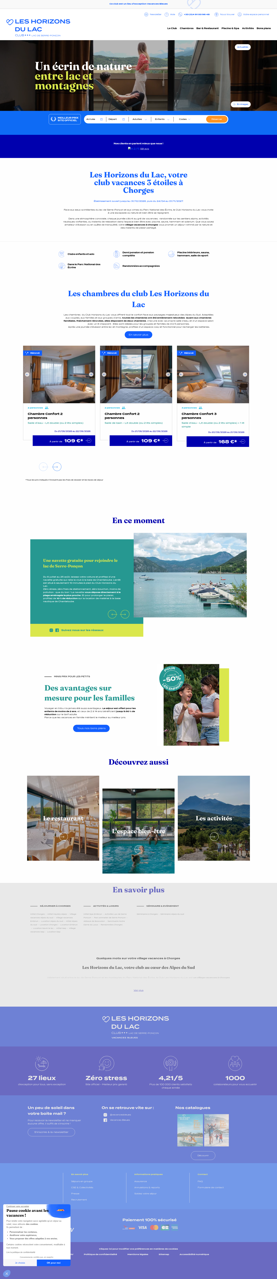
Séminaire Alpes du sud (172, 914)
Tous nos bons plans (91, 728)
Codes (183, 119)
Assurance (140, 1181)
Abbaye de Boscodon (94, 921)
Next (91, 374)
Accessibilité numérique (194, 1254)
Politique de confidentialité (100, 1254)
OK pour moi (54, 1262)
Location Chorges (49, 925)
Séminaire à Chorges (147, 914)
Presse (75, 1193)
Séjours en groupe (81, 1181)
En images (242, 104)
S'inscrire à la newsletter (51, 1132)
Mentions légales (137, 1254)
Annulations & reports (147, 1187)
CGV (70, 1254)
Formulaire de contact (211, 1187)
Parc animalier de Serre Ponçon (110, 918)
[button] (7, 1273)
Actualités (242, 47)
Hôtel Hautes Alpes (57, 914)
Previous (27, 374)
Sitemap (164, 1254)
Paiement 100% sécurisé (149, 1220)
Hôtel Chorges (37, 914)
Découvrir (203, 1155)
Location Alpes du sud (52, 921)
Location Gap (53, 932)
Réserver (216, 119)
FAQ (200, 1181)
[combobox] (139, 119)
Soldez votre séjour (145, 1193)
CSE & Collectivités (82, 1187)
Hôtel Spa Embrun (93, 914)
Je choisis (20, 1262)
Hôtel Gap (61, 928)
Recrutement (79, 1199)
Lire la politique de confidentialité (20, 1252)
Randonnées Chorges (111, 925)
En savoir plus (138, 334)
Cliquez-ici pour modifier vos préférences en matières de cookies (138, 1249)
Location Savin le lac (43, 928)
